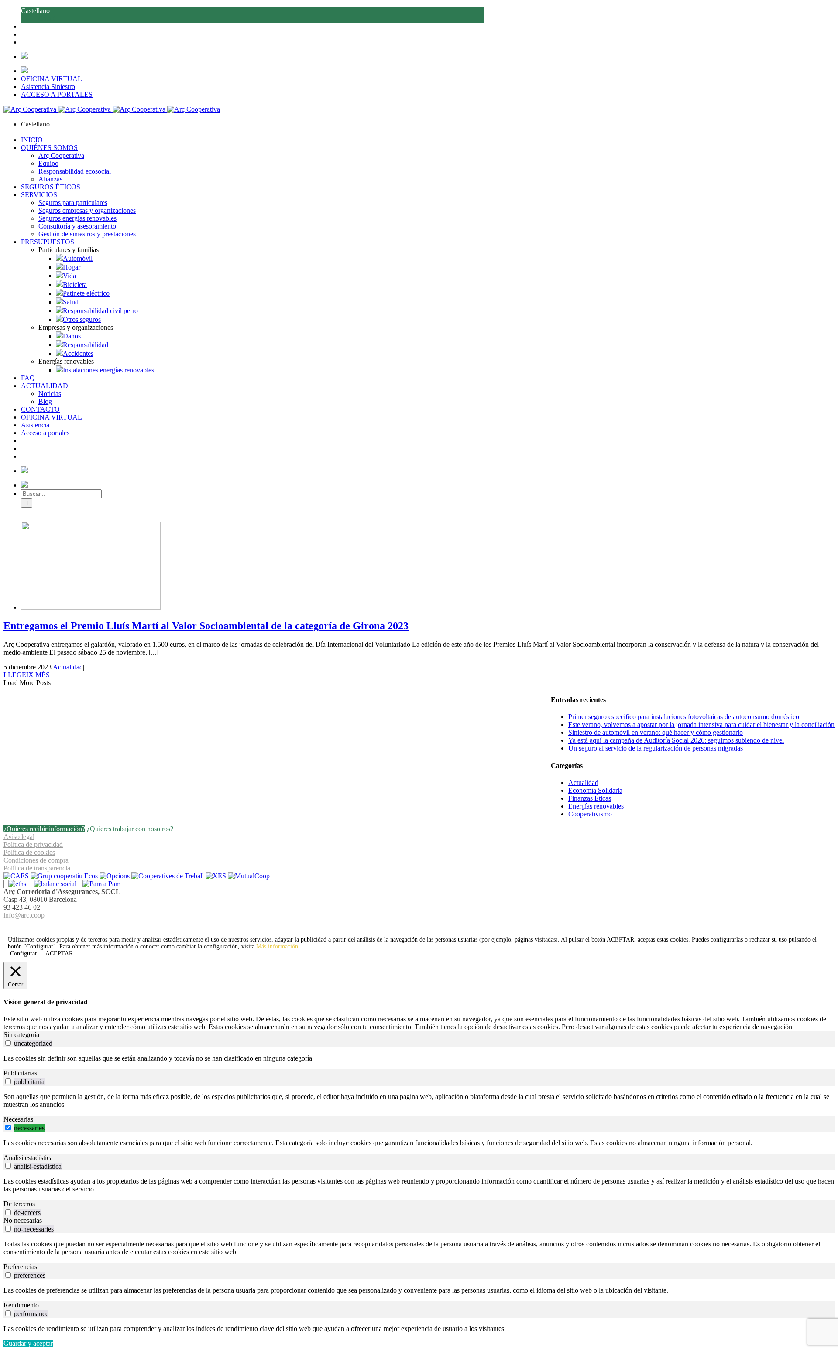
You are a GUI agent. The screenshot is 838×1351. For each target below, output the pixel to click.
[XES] (217, 876)
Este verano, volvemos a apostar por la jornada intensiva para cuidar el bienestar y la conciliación (701, 724)
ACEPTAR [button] (620, 939)
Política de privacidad (33, 844)
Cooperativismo (590, 814)
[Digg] (414, 925)
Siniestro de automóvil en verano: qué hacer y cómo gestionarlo (655, 732)
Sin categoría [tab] (21, 1034)
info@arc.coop (24, 915)
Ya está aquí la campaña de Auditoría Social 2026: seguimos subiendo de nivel (676, 740)
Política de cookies (29, 852)
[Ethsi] (16, 883)
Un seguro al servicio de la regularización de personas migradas (655, 748)
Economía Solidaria (595, 790)
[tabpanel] (419, 1058)
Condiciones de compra (36, 860)
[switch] (8, 1043)
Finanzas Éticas (589, 798)
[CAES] (17, 876)
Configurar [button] (23, 953)
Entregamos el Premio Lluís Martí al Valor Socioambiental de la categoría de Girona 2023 (206, 625)
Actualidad (68, 667)
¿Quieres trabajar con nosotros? (130, 828)
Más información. (278, 946)
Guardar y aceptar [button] (28, 1343)
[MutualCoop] (249, 876)
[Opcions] (115, 876)
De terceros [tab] (19, 1204)
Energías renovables (596, 806)
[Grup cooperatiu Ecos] (65, 876)
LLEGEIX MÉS (26, 675)
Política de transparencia (36, 868)
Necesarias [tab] (18, 1119)
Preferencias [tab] (20, 1266)
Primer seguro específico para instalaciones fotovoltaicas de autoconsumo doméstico (683, 716)
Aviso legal (18, 836)
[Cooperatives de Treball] (168, 876)
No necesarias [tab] (22, 1220)
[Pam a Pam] (99, 883)
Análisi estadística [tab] (28, 1157)
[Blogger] (424, 925)
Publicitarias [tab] (20, 1073)
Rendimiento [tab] (21, 1305)
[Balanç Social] (54, 883)
